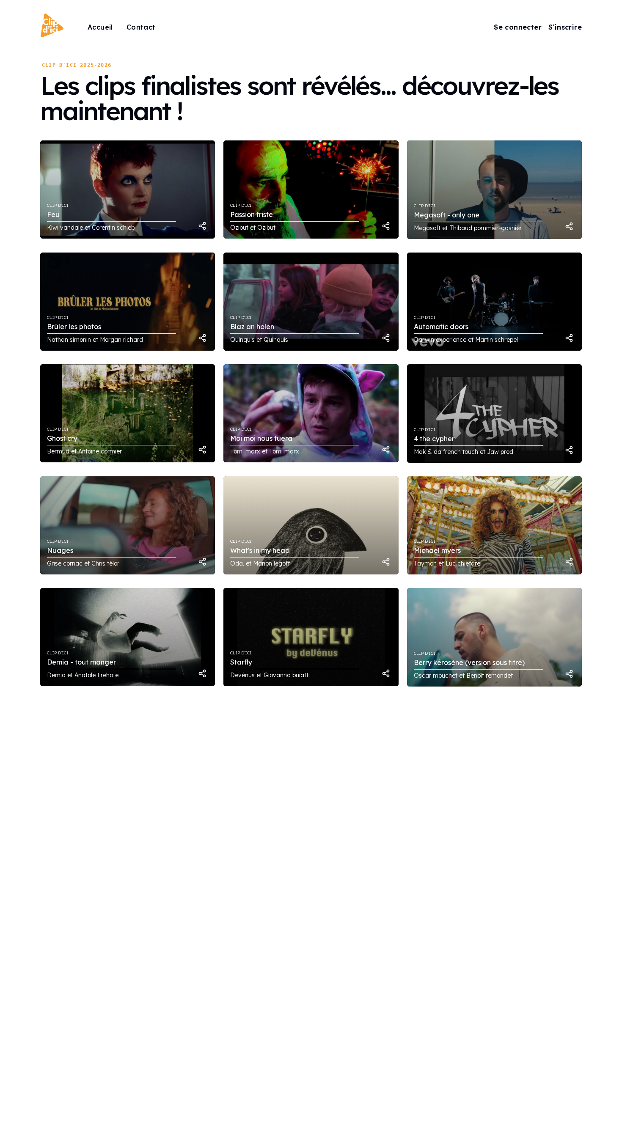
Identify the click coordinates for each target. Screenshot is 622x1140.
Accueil (100, 27)
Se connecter (518, 27)
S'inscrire (565, 27)
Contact (141, 27)
